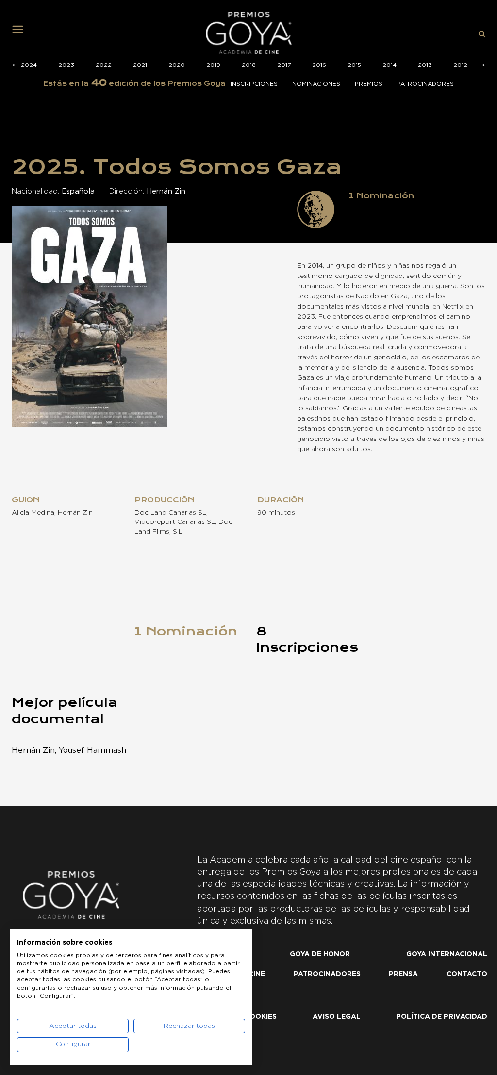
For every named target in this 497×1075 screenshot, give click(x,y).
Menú (21, 33)
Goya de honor (320, 954)
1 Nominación (185, 631)
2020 (176, 65)
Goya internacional (446, 954)
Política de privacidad (441, 1016)
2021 (140, 65)
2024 (29, 65)
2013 (425, 65)
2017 (284, 65)
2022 (104, 65)
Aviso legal (337, 1016)
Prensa (403, 974)
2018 (249, 65)
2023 (66, 65)
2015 (354, 65)
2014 (389, 65)
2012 (460, 65)
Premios (368, 84)
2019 (213, 65)
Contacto (467, 974)
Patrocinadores (425, 84)
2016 (319, 65)
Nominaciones (316, 84)
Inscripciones (254, 84)
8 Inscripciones (307, 639)
